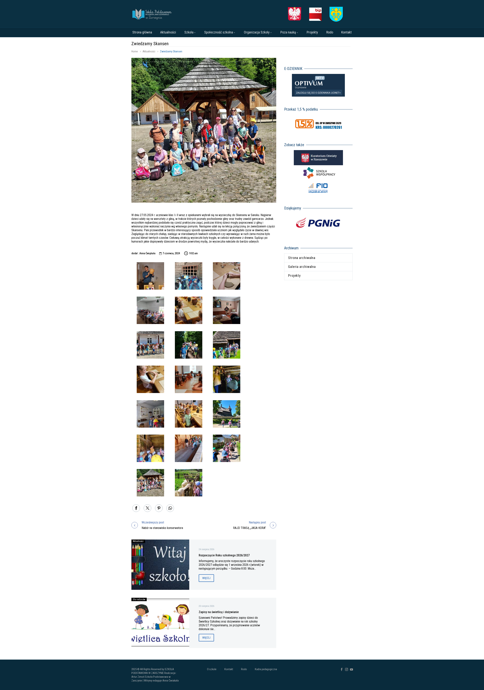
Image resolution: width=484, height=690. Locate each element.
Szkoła (188, 32)
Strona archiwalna (301, 258)
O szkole (211, 669)
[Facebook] (136, 508)
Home (134, 51)
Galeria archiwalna (302, 267)
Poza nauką (288, 32)
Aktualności (168, 32)
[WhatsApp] (170, 508)
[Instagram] (346, 669)
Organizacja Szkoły (257, 32)
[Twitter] (147, 508)
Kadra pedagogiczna (266, 669)
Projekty (312, 32)
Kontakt (346, 32)
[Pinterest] (159, 508)
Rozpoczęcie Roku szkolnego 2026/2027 (224, 555)
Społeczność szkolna (218, 32)
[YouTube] (351, 669)
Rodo (329, 32)
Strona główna (142, 32)
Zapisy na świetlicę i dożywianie (219, 612)
